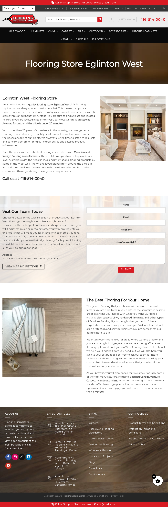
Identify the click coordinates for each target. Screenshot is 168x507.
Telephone (126, 229)
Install (65, 39)
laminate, (138, 317)
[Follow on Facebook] (8, 457)
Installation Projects (101, 456)
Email (126, 217)
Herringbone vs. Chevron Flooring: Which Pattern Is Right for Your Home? (65, 463)
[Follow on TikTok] (22, 457)
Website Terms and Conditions (146, 438)
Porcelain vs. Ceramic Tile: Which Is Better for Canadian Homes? (66, 480)
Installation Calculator (78, 8)
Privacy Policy (136, 444)
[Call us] (164, 8)
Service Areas (97, 474)
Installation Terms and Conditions (141, 430)
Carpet (67, 31)
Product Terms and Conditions (146, 423)
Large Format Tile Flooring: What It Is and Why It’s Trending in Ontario (66, 446)
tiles (99, 317)
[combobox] (71, 19)
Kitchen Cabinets (144, 31)
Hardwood (17, 31)
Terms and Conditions (96, 496)
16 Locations (101, 39)
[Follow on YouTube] (8, 466)
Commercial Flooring (101, 8)
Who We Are (140, 8)
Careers (93, 423)
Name (126, 204)
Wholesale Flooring (100, 450)
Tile (80, 31)
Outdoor (96, 31)
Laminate (37, 31)
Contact (153, 8)
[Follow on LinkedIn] (29, 457)
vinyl (115, 317)
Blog (129, 8)
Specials (82, 39)
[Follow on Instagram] (15, 457)
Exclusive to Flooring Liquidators (101, 430)
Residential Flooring (101, 444)
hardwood (125, 317)
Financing (119, 8)
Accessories (117, 31)
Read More (109, 2)
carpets (107, 317)
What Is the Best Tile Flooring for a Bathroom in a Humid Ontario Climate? (65, 429)
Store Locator (97, 468)
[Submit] (100, 19)
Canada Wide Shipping (54, 8)
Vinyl (52, 31)
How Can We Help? (126, 242)
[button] (18, 8)
